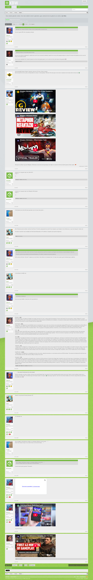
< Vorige (14, 24)
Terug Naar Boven (82, 576)
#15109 (86, 269)
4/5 (21, 345)
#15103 (86, 86)
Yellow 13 (8, 35)
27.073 (12, 38)
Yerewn (16, 61)
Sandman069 (8, 79)
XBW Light (7, 576)
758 (26, 24)
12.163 (12, 240)
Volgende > (33, 24)
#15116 (86, 456)
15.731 (12, 101)
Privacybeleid (86, 578)
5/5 (21, 357)
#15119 (86, 531)
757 (25, 24)
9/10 (20, 317)
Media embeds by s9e (26, 578)
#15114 (86, 412)
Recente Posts (17, 9)
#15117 (86, 475)
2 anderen (26, 365)
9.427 (12, 328)
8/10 (22, 323)
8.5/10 (23, 351)
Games (12, 21)
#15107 (86, 225)
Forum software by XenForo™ (14, 578)
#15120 (86, 561)
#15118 (86, 500)
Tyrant (7, 237)
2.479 (12, 202)
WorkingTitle (8, 199)
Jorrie (19, 365)
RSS (86, 576)
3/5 (18, 330)
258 (12, 183)
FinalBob (16, 365)
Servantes (8, 325)
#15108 (86, 246)
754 (19, 24)
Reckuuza (17, 179)
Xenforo (15, 576)
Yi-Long (7, 218)
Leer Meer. (63, 16)
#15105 (86, 187)
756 (23, 24)
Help (74, 576)
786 (29, 24)
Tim (7, 58)
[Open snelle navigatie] (87, 12)
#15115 (86, 437)
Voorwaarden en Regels (79, 578)
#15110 (86, 290)
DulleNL (21, 21)
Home (78, 576)
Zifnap (7, 98)
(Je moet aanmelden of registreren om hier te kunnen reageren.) (78, 565)
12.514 (12, 428)
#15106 (86, 206)
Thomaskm (8, 180)
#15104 (86, 168)
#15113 (86, 391)
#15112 (86, 368)
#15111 (86, 313)
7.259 (12, 221)
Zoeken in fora (9, 9)
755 (21, 24)
